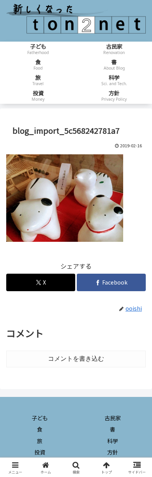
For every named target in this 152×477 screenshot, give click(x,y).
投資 (39, 452)
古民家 (112, 418)
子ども (40, 418)
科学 (112, 441)
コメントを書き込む (76, 358)
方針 (112, 452)
